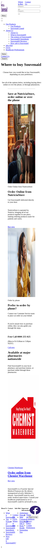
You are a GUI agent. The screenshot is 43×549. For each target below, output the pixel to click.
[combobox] (29, 6)
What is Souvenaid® (18, 35)
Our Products (11, 24)
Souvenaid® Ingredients (20, 39)
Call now (11, 347)
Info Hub (9, 45)
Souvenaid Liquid (17, 28)
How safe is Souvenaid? (20, 43)
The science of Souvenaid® (21, 37)
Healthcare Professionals (15, 50)
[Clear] (19, 9)
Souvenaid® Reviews (19, 41)
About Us (9, 31)
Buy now (11, 227)
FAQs (8, 48)
